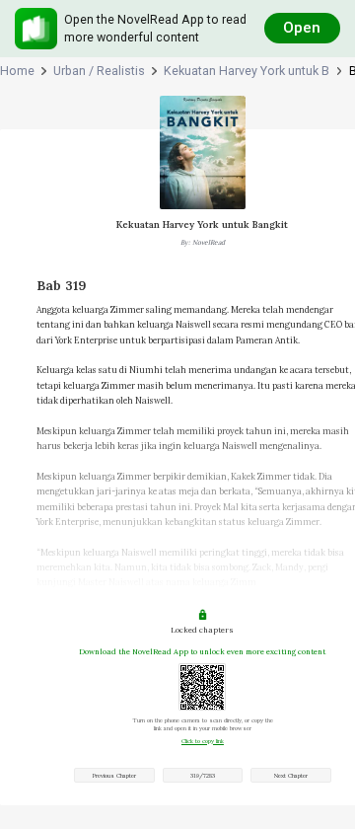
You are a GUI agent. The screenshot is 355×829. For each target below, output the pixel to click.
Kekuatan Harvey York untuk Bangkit (246, 70)
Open (301, 28)
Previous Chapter (114, 776)
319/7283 (202, 776)
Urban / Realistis (99, 70)
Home (17, 70)
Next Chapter (291, 776)
